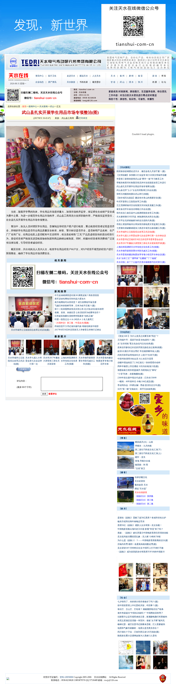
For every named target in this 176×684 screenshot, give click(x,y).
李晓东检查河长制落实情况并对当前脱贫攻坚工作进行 (141, 182)
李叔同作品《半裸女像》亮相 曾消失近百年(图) (139, 385)
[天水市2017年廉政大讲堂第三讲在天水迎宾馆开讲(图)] (51, 354)
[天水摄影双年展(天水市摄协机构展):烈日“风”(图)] (125, 454)
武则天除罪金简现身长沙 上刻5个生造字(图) (138, 355)
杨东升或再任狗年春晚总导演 (131, 521)
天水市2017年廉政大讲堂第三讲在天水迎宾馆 (51, 361)
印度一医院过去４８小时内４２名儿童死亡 (74, 319)
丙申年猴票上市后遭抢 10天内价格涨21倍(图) (138, 366)
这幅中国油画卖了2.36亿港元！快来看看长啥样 (139, 362)
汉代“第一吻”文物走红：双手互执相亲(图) (137, 389)
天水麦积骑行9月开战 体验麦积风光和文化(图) (138, 217)
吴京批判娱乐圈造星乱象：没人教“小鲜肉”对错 (139, 536)
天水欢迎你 (140, 481)
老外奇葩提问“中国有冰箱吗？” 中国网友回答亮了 (141, 613)
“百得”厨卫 (140, 468)
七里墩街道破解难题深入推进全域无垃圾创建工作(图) (141, 228)
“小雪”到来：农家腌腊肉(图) (130, 374)
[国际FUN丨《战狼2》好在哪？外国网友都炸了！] (160, 591)
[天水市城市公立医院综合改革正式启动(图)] (30, 327)
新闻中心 (33, 106)
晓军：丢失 (140, 457)
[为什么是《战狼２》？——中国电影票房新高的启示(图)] (160, 576)
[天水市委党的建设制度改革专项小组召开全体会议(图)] (104, 354)
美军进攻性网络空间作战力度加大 (70, 299)
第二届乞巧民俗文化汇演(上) (148, 453)
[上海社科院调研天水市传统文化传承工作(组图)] (69, 354)
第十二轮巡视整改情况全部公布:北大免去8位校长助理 (79, 309)
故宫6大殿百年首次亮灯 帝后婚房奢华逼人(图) (139, 351)
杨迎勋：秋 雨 (141, 465)
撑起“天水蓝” (141, 488)
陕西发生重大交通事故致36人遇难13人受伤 (137, 635)
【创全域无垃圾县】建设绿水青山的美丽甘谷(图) (139, 198)
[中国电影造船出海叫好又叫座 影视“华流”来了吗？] (143, 576)
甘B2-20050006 (66, 677)
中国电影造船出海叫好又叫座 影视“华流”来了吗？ (140, 529)
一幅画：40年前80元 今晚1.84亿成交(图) (136, 381)
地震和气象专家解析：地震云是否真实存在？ (138, 628)
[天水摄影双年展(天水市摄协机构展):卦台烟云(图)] (125, 468)
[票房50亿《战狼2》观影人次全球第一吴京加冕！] (126, 576)
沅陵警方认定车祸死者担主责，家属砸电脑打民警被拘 (142, 617)
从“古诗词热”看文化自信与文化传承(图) (136, 343)
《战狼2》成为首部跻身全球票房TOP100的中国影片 (141, 552)
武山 (52, 106)
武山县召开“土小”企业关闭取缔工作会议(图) (137, 190)
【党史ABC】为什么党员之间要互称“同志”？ (138, 336)
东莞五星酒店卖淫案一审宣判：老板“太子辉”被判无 (141, 620)
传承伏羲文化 (141, 477)
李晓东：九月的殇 (143, 446)
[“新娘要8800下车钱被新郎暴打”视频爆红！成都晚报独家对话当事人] (143, 668)
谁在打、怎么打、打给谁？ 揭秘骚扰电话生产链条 (140, 609)
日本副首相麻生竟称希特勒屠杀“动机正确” (74, 316)
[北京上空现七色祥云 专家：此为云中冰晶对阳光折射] (143, 654)
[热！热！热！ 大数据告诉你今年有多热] (126, 668)
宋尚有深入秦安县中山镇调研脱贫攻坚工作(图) (138, 213)
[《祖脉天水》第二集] (125, 503)
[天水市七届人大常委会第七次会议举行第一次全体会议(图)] (33, 354)
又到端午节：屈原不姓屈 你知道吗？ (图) (136, 340)
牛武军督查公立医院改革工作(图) (132, 201)
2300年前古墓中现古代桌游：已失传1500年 (137, 377)
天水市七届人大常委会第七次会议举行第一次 (33, 361)
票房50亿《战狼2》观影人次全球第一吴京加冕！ (140, 525)
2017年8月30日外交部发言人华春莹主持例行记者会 (78, 329)
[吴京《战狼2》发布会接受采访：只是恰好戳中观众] (143, 591)
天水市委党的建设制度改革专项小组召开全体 (104, 361)
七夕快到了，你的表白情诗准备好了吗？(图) (138, 601)
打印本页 (83, 118)
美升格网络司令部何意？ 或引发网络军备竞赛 (75, 302)
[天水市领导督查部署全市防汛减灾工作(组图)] (87, 354)
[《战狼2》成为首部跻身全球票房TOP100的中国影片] (126, 591)
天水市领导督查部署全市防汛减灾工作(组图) (87, 361)
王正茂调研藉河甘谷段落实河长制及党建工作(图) (139, 205)
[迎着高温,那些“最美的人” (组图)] (160, 654)
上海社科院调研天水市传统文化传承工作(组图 (69, 361)
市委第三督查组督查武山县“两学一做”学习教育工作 (140, 179)
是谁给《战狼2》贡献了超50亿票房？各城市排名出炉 (142, 517)
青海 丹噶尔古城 (142, 461)
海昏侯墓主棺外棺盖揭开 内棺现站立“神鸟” (137, 370)
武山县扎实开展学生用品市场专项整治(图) (136, 186)
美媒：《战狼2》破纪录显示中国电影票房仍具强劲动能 (143, 533)
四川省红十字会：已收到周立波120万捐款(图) (138, 632)
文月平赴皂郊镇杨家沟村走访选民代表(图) (136, 220)
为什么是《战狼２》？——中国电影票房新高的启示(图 (143, 540)
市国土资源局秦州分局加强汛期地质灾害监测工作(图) (141, 224)
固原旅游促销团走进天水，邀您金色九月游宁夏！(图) (141, 171)
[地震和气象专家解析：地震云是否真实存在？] (126, 654)
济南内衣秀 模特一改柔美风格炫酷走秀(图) (137, 544)
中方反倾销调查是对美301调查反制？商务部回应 (77, 295)
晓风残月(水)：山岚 (144, 442)
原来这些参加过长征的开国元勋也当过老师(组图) (140, 347)
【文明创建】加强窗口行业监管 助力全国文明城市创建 (142, 175)
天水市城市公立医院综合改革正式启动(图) (30, 330)
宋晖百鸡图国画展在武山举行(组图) (133, 194)
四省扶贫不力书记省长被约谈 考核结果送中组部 (77, 326)
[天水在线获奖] (125, 489)
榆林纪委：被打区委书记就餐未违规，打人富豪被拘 (141, 624)
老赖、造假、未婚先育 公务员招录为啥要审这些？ (78, 312)
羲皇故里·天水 (141, 485)
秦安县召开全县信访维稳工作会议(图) (134, 209)
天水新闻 (43, 106)
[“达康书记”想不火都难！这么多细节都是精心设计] (160, 668)
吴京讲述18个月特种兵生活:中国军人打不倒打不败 (140, 548)
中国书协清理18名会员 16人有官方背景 (136, 359)
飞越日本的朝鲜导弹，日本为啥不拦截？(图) (75, 305)
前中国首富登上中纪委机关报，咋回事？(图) (138, 605)
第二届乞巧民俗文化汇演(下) (148, 449)
